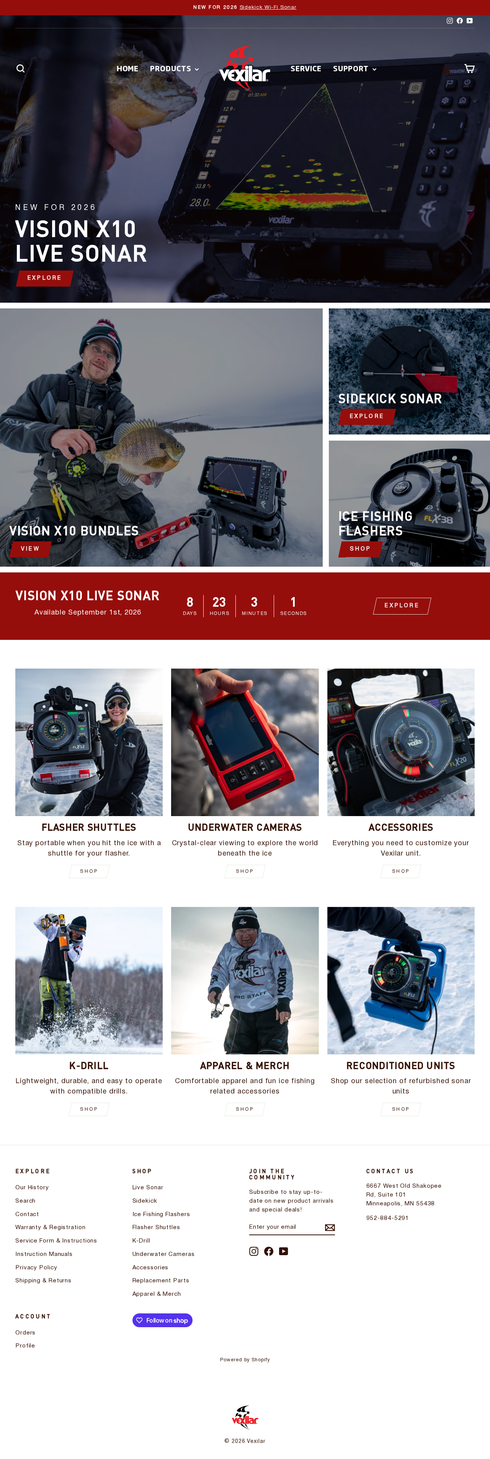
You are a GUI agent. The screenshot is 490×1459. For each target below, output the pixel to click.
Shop (361, 549)
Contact (27, 1214)
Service (306, 68)
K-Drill (141, 1241)
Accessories (150, 1267)
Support (352, 68)
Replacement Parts (160, 1281)
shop (89, 871)
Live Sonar (147, 1187)
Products (171, 68)
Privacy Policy (36, 1267)
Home (128, 68)
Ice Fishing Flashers (161, 1214)
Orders (25, 1333)
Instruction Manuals (44, 1254)
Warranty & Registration (50, 1227)
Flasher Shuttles (156, 1227)
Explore (367, 416)
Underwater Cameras (163, 1254)
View (30, 549)
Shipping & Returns (43, 1281)
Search (25, 1201)
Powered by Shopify (245, 1360)
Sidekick (144, 1201)
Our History (32, 1187)
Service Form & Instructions (56, 1241)
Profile (25, 1346)
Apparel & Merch (156, 1294)
